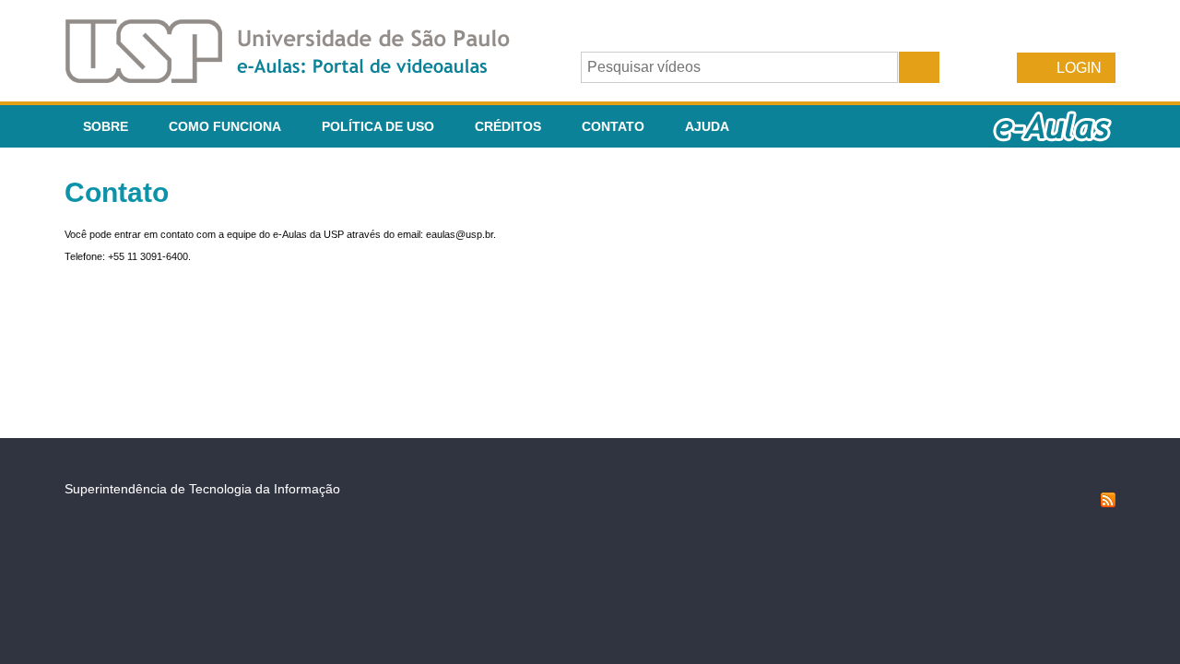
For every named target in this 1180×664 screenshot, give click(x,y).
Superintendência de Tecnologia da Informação (202, 488)
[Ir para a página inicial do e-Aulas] (302, 78)
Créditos (508, 126)
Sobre (105, 126)
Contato (613, 126)
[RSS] (1108, 502)
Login (1079, 68)
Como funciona (225, 126)
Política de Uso (378, 126)
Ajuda (707, 126)
